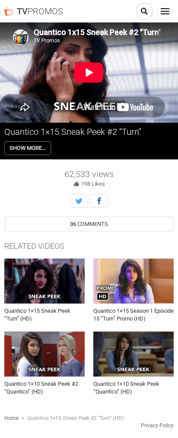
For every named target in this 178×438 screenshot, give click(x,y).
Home (11, 418)
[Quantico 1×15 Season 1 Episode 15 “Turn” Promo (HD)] (133, 281)
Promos (40, 11)
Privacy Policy (157, 425)
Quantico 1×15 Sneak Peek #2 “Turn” (72, 132)
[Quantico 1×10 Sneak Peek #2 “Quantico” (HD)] (44, 354)
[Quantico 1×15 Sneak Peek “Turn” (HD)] (44, 281)
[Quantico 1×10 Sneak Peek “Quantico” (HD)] (133, 354)
